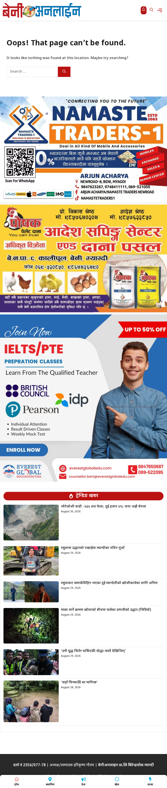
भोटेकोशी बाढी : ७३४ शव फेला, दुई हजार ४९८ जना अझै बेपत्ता (103, 506)
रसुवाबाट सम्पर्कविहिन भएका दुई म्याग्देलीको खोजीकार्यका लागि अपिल (109, 583)
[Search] (64, 72)
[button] (151, 10)
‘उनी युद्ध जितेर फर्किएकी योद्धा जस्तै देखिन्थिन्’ (93, 651)
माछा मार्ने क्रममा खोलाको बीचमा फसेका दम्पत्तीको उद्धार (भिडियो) (106, 610)
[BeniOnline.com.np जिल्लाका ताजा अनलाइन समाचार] (42, 10)
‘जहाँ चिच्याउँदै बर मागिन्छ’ (79, 682)
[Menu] (161, 10)
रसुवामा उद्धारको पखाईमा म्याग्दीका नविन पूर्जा (93, 548)
